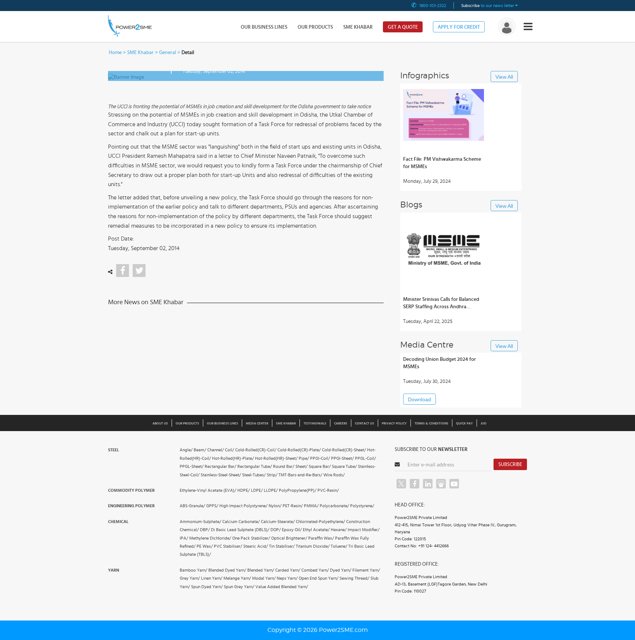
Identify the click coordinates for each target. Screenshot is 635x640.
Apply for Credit (459, 27)
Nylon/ (275, 506)
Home (115, 52)
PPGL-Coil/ (365, 458)
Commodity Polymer (131, 490)
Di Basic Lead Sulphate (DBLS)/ (240, 529)
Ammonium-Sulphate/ (200, 521)
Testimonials (315, 423)
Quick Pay (464, 423)
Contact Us (364, 423)
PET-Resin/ (293, 506)
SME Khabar (358, 27)
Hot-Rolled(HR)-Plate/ (233, 458)
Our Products (315, 27)
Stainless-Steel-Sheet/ (221, 475)
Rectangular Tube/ (254, 466)
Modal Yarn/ (264, 578)
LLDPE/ (271, 490)
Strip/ (272, 475)
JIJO (484, 423)
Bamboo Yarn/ (193, 570)
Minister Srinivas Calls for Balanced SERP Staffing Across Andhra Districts (441, 303)
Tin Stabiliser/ (282, 546)
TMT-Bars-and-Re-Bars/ (300, 475)
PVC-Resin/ (328, 490)
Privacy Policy (394, 423)
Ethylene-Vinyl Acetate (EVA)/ (208, 490)
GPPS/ (212, 506)
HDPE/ (243, 490)
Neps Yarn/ (287, 578)
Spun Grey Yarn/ (239, 586)
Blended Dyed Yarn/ (227, 570)
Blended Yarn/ (260, 570)
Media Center (257, 423)
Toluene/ (339, 546)
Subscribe (510, 464)
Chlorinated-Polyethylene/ (320, 521)
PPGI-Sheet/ (342, 458)
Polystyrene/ (362, 506)
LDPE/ (257, 490)
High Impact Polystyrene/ (243, 506)
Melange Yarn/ (237, 578)
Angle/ (186, 450)
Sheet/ (301, 466)
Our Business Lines (264, 27)
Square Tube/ (344, 466)
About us (160, 423)
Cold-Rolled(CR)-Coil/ (255, 450)
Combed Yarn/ (315, 570)
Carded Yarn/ (287, 570)
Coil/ (229, 450)
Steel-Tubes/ (254, 475)
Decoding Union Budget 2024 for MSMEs (439, 363)
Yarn (113, 570)
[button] (317, 320)
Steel (113, 450)
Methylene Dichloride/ (210, 538)
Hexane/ (339, 529)
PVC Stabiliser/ (228, 546)
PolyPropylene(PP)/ (297, 490)
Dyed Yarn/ (340, 570)
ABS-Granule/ (192, 506)
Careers (340, 423)
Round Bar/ (283, 466)
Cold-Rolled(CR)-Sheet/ (344, 450)
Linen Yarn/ (211, 578)
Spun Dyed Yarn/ (207, 586)
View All (504, 77)
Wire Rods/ (334, 475)
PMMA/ (311, 506)
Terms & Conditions (431, 423)
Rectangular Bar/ (220, 466)
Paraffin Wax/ (321, 538)
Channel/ (215, 450)
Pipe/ (304, 458)
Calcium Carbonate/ (241, 521)
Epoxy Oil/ (292, 529)
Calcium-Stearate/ (278, 521)
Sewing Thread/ (354, 578)
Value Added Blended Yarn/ (281, 586)
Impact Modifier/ (364, 529)
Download (419, 399)
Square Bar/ (320, 466)
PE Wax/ (205, 546)
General (167, 52)
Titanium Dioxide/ (313, 546)
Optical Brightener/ (289, 538)
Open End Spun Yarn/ (318, 578)
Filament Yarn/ (366, 570)
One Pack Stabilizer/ (251, 538)
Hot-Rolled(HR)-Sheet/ (276, 458)
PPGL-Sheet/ (192, 466)
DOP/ (275, 529)
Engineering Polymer (131, 506)
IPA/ (184, 538)
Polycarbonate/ (334, 506)
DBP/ (205, 529)
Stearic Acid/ (255, 546)
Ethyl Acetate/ (316, 529)
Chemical (118, 521)
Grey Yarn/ (190, 578)
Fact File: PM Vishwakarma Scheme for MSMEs (442, 163)
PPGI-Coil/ (320, 458)
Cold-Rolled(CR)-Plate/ (299, 450)
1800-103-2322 (432, 5)
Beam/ (200, 450)
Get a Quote (403, 27)
